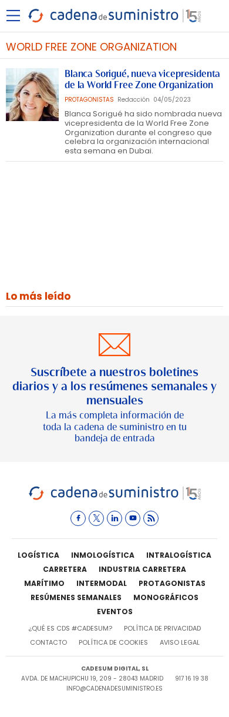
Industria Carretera (142, 569)
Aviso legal (180, 642)
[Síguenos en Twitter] (96, 518)
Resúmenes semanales (76, 597)
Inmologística (102, 555)
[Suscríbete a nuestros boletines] (114, 389)
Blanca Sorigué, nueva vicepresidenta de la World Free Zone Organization (142, 79)
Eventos (115, 612)
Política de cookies (113, 642)
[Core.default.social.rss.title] (151, 518)
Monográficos (165, 597)
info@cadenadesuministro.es (114, 688)
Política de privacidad (162, 628)
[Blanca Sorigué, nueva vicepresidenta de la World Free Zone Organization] (32, 94)
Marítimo (44, 583)
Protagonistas (172, 583)
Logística (38, 555)
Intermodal (101, 583)
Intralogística (178, 555)
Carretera (65, 569)
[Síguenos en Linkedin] (114, 518)
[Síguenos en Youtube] (133, 518)
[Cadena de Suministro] (115, 498)
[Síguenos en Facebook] (78, 518)
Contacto (48, 642)
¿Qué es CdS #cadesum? (70, 628)
